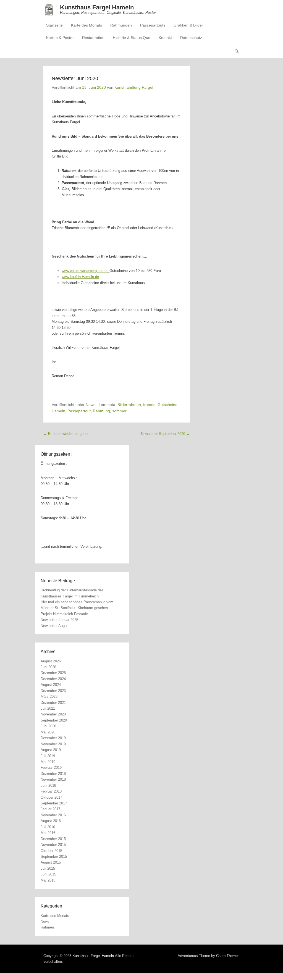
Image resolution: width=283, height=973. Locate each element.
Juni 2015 (48, 874)
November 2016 (53, 815)
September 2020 (54, 720)
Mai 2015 (48, 880)
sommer (119, 411)
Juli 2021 (48, 708)
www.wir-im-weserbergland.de (85, 271)
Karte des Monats (86, 25)
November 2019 (53, 744)
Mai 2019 (48, 762)
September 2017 (54, 803)
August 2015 (51, 862)
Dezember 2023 (53, 691)
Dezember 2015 (53, 839)
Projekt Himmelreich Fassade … (67, 614)
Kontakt (165, 37)
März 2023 (49, 696)
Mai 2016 (48, 833)
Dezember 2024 (53, 679)
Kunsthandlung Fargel (133, 87)
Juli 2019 (48, 756)
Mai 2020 (48, 732)
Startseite (54, 25)
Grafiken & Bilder (188, 25)
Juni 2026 (48, 667)
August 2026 (51, 661)
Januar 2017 (50, 809)
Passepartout (79, 411)
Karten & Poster (60, 37)
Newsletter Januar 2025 (59, 620)
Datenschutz (191, 37)
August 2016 (51, 821)
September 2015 (54, 856)
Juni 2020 (48, 726)
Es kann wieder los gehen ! (67, 434)
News (90, 404)
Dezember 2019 (53, 738)
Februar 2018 (51, 791)
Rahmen (47, 927)
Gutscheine (167, 404)
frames (149, 404)
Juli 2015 (48, 868)
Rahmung (101, 411)
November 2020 (53, 714)
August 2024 (51, 685)
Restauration (93, 37)
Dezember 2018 (53, 774)
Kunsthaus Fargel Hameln (97, 7)
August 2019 (51, 750)
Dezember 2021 (53, 703)
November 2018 (53, 779)
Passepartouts (152, 25)
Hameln (58, 411)
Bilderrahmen (129, 404)
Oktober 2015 (51, 851)
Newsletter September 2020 (165, 434)
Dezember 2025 (53, 673)
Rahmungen (121, 25)
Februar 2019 (51, 767)
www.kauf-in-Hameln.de (80, 277)
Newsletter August (55, 626)
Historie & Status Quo (131, 37)
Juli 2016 (48, 827)
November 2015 (53, 845)
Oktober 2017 (51, 797)
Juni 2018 (48, 785)
